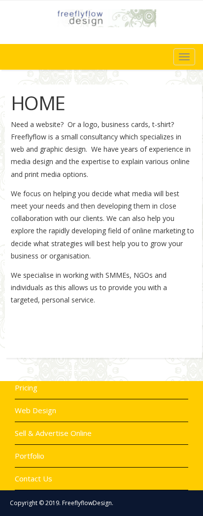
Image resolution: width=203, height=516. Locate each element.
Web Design (35, 410)
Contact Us (33, 478)
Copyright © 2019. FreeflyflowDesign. (61, 503)
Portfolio (29, 456)
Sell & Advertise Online (53, 433)
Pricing (26, 387)
